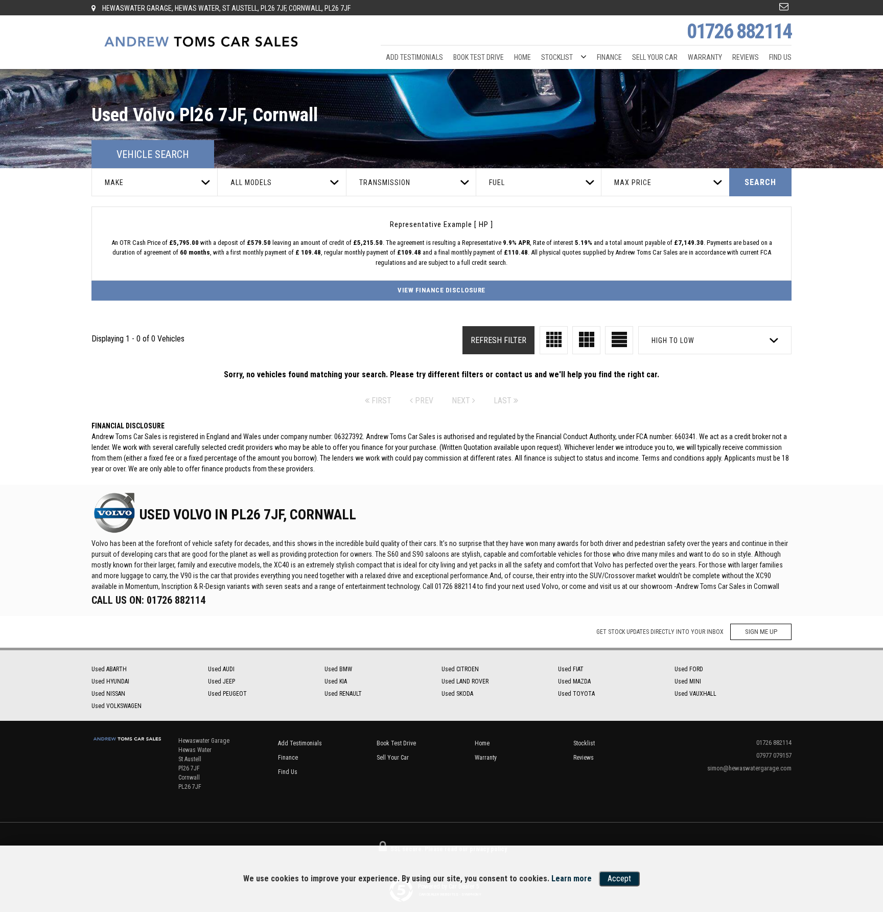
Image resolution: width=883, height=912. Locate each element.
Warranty (705, 57)
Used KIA (335, 681)
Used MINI (688, 681)
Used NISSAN (108, 693)
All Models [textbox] (251, 182)
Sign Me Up (761, 631)
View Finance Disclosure (441, 290)
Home (522, 57)
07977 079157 (774, 755)
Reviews (745, 57)
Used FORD (689, 669)
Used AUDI (221, 669)
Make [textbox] (114, 182)
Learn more (571, 878)
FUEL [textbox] (497, 182)
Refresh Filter (498, 340)
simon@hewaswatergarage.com (749, 768)
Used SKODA (457, 693)
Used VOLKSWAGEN (116, 706)
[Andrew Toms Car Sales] (201, 42)
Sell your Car (655, 57)
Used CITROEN (460, 669)
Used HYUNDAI (110, 681)
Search (760, 182)
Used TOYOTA (576, 693)
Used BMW (338, 669)
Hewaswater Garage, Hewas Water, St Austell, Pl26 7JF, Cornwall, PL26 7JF (226, 8)
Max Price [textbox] (633, 182)
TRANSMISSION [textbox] (384, 182)
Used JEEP (221, 681)
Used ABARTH (109, 669)
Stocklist (557, 57)
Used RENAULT (343, 693)
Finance (609, 57)
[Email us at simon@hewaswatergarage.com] (784, 6)
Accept (619, 878)
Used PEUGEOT (227, 693)
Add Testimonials (414, 57)
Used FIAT (571, 669)
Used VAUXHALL (695, 693)
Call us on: (148, 600)
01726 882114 (739, 31)
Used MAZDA (574, 681)
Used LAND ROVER (465, 681)
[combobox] (154, 182)
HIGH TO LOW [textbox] (673, 340)
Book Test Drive (478, 57)
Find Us (780, 57)
